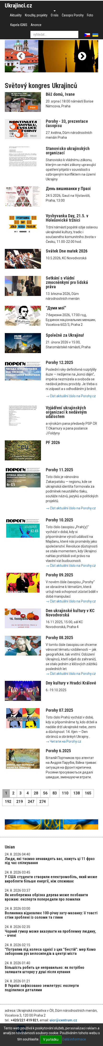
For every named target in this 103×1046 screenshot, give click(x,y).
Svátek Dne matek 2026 (66, 250)
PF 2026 (53, 442)
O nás (54, 15)
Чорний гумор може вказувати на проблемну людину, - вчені (50, 933)
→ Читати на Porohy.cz (63, 741)
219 (19, 801)
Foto (90, 15)
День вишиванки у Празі (68, 188)
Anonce (36, 25)
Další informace (74, 1039)
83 (54, 793)
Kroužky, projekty (36, 15)
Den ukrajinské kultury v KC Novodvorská (70, 612)
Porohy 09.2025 (59, 574)
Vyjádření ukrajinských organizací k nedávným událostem (66, 412)
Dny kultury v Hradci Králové (71, 682)
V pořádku (50, 1039)
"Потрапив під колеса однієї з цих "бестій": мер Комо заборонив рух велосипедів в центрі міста (50, 951)
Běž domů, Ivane (60, 94)
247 (31, 801)
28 (36, 793)
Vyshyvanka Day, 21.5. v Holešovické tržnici (67, 218)
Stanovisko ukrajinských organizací (68, 150)
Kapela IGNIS (18, 25)
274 (42, 801)
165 (88, 793)
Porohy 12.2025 (59, 362)
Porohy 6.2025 (58, 750)
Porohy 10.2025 (59, 519)
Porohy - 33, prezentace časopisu (67, 123)
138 (76, 793)
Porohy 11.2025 (59, 469)
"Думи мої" (56, 307)
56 (45, 793)
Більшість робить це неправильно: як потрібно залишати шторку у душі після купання (44, 969)
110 (65, 793)
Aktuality (16, 15)
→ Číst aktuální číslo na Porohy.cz (71, 396)
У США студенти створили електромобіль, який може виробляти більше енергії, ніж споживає (51, 879)
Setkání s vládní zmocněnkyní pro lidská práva (67, 282)
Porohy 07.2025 (59, 710)
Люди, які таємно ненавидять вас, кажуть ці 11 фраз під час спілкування (50, 860)
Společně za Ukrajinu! (65, 335)
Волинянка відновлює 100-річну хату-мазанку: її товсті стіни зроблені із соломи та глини (51, 915)
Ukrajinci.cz (18, 5)
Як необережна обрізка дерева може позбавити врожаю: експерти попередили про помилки (46, 897)
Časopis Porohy (73, 15)
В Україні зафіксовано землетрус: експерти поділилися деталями (42, 987)
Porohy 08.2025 (59, 637)
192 (8, 801)
